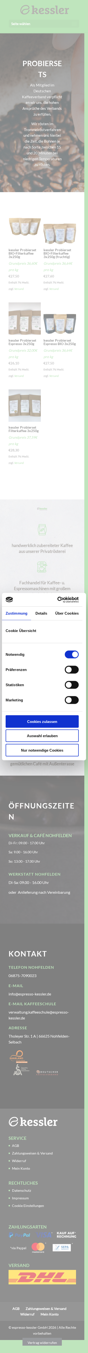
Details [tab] (41, 613)
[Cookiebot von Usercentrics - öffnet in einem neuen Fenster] (59, 599)
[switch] (72, 669)
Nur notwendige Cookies (42, 750)
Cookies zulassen (42, 721)
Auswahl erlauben (42, 736)
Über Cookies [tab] (67, 613)
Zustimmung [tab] (16, 613)
